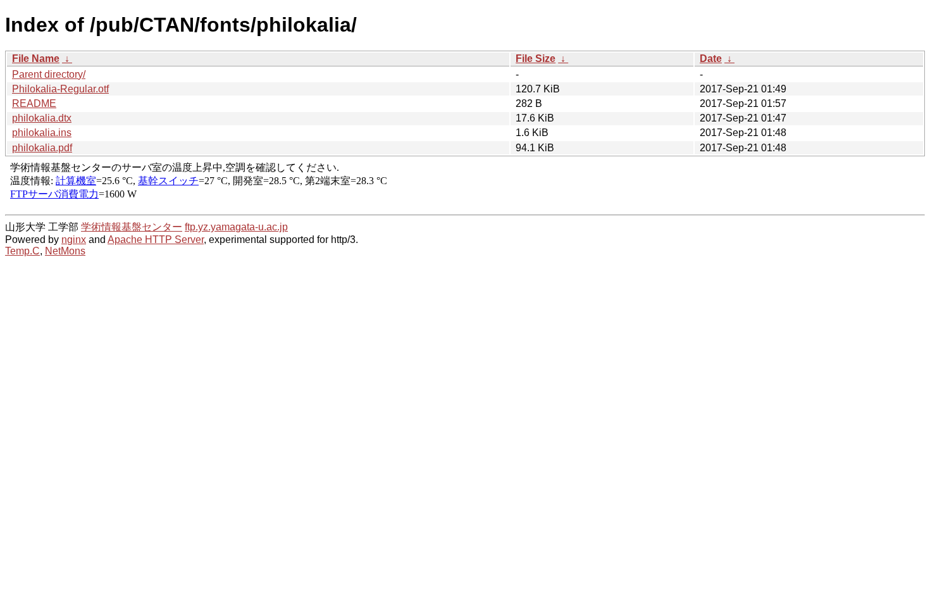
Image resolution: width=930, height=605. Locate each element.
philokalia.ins (41, 132)
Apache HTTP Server (156, 239)
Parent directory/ (48, 74)
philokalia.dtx (41, 118)
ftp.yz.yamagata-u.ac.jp (236, 226)
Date (711, 58)
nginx (73, 239)
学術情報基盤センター (131, 226)
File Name (35, 58)
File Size (535, 58)
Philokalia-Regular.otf (60, 89)
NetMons (65, 251)
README (34, 103)
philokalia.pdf (42, 147)
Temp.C (22, 251)
